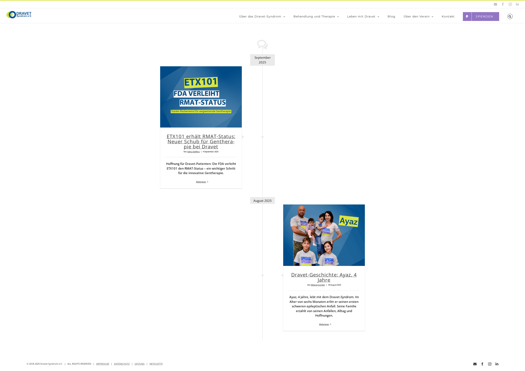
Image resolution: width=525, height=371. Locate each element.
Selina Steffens (193, 151)
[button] (510, 16)
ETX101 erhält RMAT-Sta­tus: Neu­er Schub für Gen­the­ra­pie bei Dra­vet (201, 141)
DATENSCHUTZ (122, 363)
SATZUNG (140, 363)
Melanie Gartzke (318, 285)
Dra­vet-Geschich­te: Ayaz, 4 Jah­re (324, 277)
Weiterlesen (201, 181)
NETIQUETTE (156, 363)
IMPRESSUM (102, 363)
